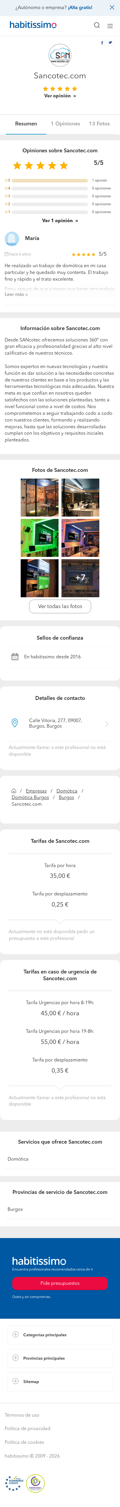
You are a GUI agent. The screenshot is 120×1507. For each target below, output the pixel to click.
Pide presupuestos (60, 1497)
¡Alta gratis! (80, 8)
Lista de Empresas (27, 1397)
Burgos (66, 797)
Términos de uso (22, 1415)
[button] (60, 1335)
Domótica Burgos (30, 797)
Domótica (67, 791)
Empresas (36, 791)
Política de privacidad (27, 1429)
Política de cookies (24, 1442)
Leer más (14, 294)
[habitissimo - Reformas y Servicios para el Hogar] (26, 26)
